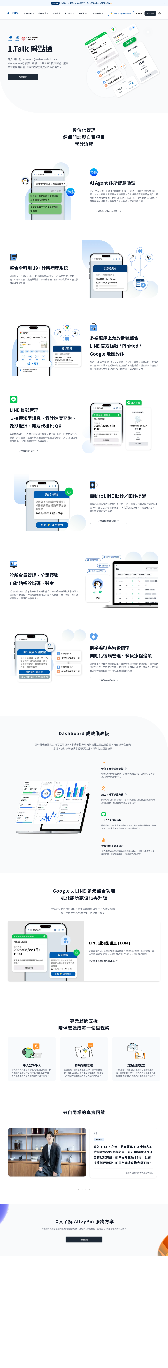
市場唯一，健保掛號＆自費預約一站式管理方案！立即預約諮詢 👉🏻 (87, 3)
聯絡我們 (23, 77)
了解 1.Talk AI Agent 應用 (107, 210)
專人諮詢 (150, 13)
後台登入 (139, 13)
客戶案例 (68, 13)
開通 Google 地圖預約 (122, 13)
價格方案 (57, 13)
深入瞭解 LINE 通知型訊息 (102, 960)
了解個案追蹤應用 (107, 680)
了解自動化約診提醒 (107, 520)
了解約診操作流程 (27, 450)
